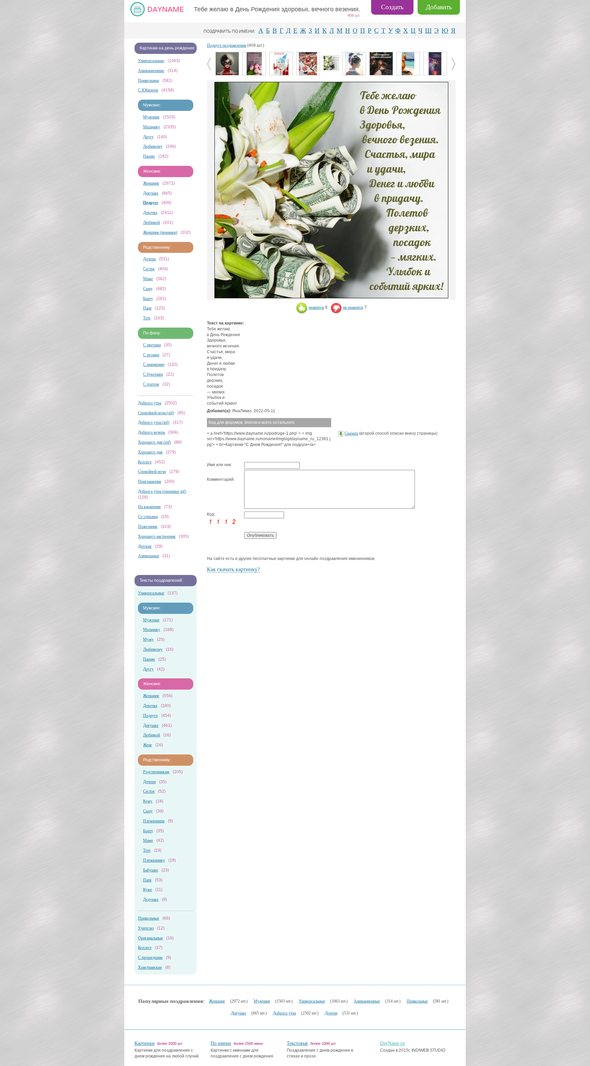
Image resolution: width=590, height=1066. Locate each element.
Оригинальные (150, 938)
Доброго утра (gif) (153, 422)
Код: (211, 514)
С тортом (151, 384)
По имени (221, 1043)
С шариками (153, 364)
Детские (145, 546)
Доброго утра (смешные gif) (162, 491)
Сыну (148, 288)
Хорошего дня (150, 452)
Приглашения (149, 481)
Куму (147, 801)
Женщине (151, 183)
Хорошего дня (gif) (154, 442)
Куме (147, 889)
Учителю (146, 928)
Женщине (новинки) (160, 232)
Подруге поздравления (226, 45)
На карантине (149, 506)
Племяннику (154, 860)
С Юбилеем (148, 90)
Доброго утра (149, 403)
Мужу (148, 639)
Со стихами (148, 516)
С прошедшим (150, 957)
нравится (316, 307)
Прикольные (148, 80)
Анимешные (148, 555)
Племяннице (154, 821)
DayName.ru (392, 1043)
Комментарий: (221, 479)
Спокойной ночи (152, 471)
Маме (148, 278)
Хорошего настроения (156, 536)
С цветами (152, 345)
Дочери (149, 259)
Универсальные (151, 60)
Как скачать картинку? (233, 569)
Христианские (150, 967)
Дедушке (150, 899)
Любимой (151, 222)
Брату (148, 298)
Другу (148, 136)
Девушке (150, 193)
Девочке (150, 212)
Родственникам (156, 771)
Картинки (145, 1043)
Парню (149, 156)
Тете (147, 318)
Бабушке (150, 870)
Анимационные (151, 70)
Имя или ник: (219, 464)
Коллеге (145, 462)
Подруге (150, 715)
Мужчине (151, 117)
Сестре (149, 268)
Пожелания (147, 526)
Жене (147, 745)
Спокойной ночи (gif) (156, 412)
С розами (151, 354)
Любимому (153, 146)
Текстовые (297, 1043)
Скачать (351, 433)
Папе (147, 308)
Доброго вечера (151, 432)
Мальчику (151, 127)
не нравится (353, 307)
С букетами (153, 374)
